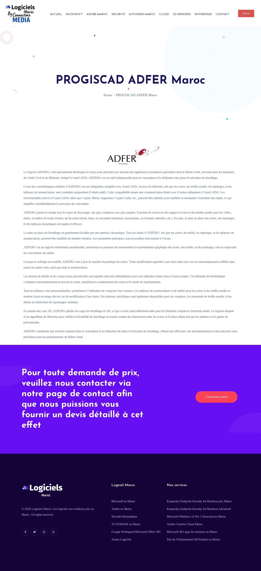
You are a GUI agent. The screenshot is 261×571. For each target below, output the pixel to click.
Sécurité (118, 14)
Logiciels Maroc (41, 509)
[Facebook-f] (25, 532)
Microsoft (74, 14)
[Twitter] (34, 532)
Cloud (164, 14)
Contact (222, 14)
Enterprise (203, 14)
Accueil (56, 14)
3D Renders (182, 14)
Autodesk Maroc (142, 14)
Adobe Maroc (97, 14)
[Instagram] (53, 532)
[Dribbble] (44, 532)
